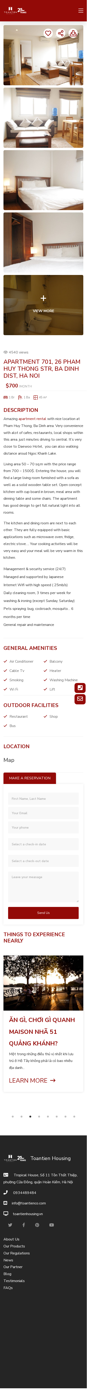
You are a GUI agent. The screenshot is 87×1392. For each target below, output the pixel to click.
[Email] (80, 699)
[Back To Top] (76, 1378)
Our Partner (12, 1267)
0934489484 (24, 1192)
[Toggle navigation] (79, 11)
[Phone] (80, 688)
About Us (11, 1239)
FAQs (8, 1287)
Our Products (14, 1246)
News (8, 1260)
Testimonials (14, 1280)
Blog (7, 1273)
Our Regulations (16, 1253)
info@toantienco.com (29, 1203)
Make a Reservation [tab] (29, 778)
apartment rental (32, 418)
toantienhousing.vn (28, 1214)
